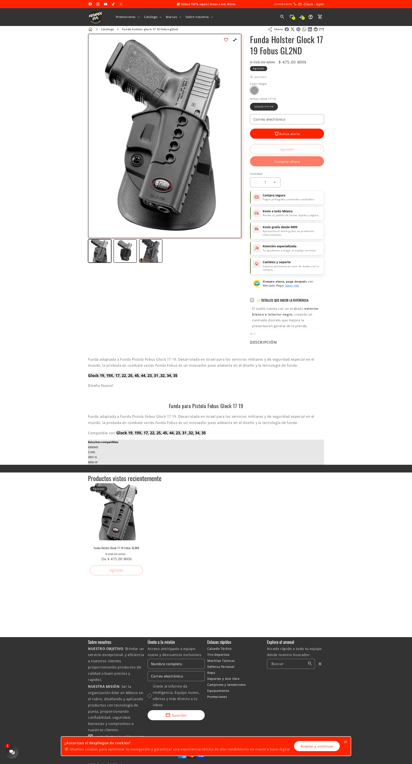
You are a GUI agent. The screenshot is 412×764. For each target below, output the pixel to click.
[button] (127, 17)
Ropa (211, 673)
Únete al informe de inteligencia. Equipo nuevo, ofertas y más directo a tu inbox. (176, 695)
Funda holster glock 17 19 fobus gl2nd (150, 29)
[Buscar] (310, 663)
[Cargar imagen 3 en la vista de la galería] (150, 251)
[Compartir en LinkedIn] (309, 29)
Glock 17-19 (266, 107)
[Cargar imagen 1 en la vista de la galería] (99, 251)
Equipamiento (218, 691)
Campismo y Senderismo (226, 685)
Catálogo (107, 29)
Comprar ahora (287, 161)
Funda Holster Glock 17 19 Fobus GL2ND (116, 548)
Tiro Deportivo (218, 655)
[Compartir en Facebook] (286, 29)
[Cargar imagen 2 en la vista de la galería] (125, 251)
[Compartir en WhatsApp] (304, 29)
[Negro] (254, 90)
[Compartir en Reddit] (315, 29)
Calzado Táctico (219, 649)
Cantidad (256, 174)
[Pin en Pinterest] (298, 29)
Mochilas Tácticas (221, 661)
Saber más (292, 285)
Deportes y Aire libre (223, 679)
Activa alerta (289, 133)
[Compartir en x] (292, 29)
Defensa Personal (221, 667)
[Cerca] (320, 664)
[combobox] (291, 664)
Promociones (217, 697)
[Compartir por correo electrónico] (321, 29)
